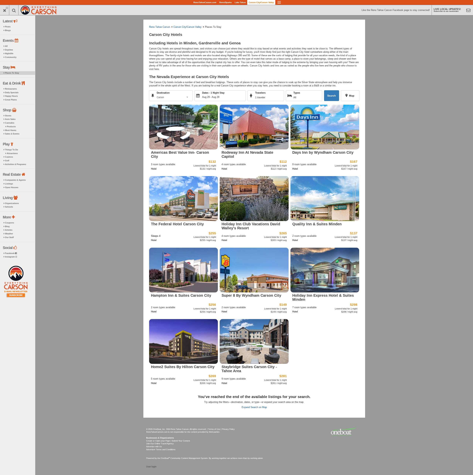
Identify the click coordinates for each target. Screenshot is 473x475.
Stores (8, 115)
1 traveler (260, 97)
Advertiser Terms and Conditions (161, 449)
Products (11, 126)
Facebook (10, 253)
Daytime (9, 50)
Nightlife (9, 53)
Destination (163, 92)
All (6, 46)
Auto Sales (10, 119)
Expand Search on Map (254, 407)
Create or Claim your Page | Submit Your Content (168, 441)
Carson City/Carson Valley (261, 2)
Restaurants (11, 89)
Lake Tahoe (240, 2)
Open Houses (11, 187)
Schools (9, 207)
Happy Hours (11, 96)
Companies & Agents (15, 180)
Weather (9, 234)
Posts (8, 27)
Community (10, 57)
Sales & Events (12, 134)
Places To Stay (12, 73)
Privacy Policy (228, 429)
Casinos (9, 157)
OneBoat (165, 458)
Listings (9, 184)
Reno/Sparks (225, 2)
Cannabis (9, 123)
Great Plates (11, 100)
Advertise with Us (154, 446)
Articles (8, 230)
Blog (7, 226)
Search (331, 95)
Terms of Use (214, 429)
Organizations (12, 203)
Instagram (10, 257)
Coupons (9, 223)
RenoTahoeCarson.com (204, 2)
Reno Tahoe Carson (159, 27)
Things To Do (11, 150)
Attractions (12, 153)
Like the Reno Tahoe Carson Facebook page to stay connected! (396, 10)
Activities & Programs (15, 164)
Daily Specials (11, 92)
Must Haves (10, 130)
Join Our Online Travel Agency (160, 443)
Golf (7, 160)
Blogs (8, 30)
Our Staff (9, 237)
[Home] (38, 9)
